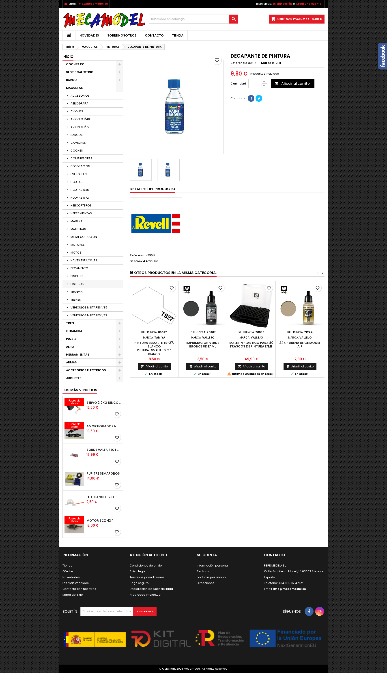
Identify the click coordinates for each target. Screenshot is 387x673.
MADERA (76, 221)
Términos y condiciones (147, 577)
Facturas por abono (211, 577)
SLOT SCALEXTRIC (79, 72)
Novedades (89, 35)
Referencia (238, 63)
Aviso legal (138, 571)
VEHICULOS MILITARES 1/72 (89, 315)
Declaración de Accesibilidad (151, 589)
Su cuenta (207, 555)
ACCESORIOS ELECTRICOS (86, 370)
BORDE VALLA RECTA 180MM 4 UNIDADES (103, 450)
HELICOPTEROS (81, 205)
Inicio (67, 56)
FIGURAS (76, 182)
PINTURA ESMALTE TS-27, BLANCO (154, 345)
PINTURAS (77, 284)
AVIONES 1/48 (80, 119)
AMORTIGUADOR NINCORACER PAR (103, 426)
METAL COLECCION (84, 237)
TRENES (76, 299)
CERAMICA (74, 331)
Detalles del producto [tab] (152, 188)
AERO (70, 347)
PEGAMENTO (79, 268)
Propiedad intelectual (145, 595)
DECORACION (80, 166)
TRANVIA (77, 292)
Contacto (154, 35)
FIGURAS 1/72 (80, 197)
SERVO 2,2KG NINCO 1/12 (103, 402)
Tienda (177, 35)
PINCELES (77, 276)
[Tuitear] (259, 98)
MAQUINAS (78, 229)
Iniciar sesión (282, 4)
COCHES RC (75, 64)
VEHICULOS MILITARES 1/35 (89, 307)
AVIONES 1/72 (80, 127)
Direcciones (205, 583)
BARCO (71, 80)
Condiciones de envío (146, 565)
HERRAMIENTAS (81, 213)
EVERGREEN (79, 174)
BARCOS (77, 135)
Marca (266, 63)
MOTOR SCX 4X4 (100, 520)
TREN (70, 323)
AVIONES (77, 111)
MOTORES (78, 245)
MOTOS (76, 252)
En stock (136, 261)
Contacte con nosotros (79, 589)
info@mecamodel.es (93, 4)
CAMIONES (78, 143)
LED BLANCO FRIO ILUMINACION (103, 497)
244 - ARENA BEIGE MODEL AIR (299, 345)
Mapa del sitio (72, 595)
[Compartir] (251, 98)
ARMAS (71, 362)
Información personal (212, 565)
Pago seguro (139, 583)
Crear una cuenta (309, 4)
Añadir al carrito (292, 83)
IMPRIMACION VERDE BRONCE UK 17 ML (202, 345)
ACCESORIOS (80, 95)
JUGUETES (74, 378)
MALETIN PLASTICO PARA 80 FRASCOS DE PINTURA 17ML (251, 345)
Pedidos (203, 571)
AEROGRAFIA (79, 103)
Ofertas (67, 571)
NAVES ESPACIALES (84, 260)
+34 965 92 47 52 (290, 583)
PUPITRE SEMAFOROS (103, 473)
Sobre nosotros (122, 35)
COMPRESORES (81, 158)
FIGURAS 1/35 (80, 190)
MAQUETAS (74, 88)
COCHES (77, 150)
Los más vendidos (79, 390)
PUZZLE (71, 339)
